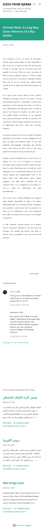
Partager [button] (34, 274)
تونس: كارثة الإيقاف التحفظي (20, 397)
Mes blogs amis (13, 483)
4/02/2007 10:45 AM (19, 305)
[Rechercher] (34, 4)
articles (17, 185)
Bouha (12, 291)
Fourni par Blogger (23, 525)
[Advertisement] (22, 366)
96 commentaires (21, 423)
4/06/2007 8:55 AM (18, 336)
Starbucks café (15, 161)
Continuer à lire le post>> (15, 426)
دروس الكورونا (11, 440)
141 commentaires (21, 508)
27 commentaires (21, 466)
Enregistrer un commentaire (16, 342)
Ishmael (19, 59)
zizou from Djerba (17, 4)
